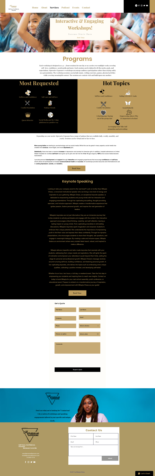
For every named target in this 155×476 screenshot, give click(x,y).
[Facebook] (139, 5)
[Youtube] (147, 5)
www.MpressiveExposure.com (30, 453)
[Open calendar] (97, 334)
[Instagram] (141, 5)
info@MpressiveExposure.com (30, 455)
